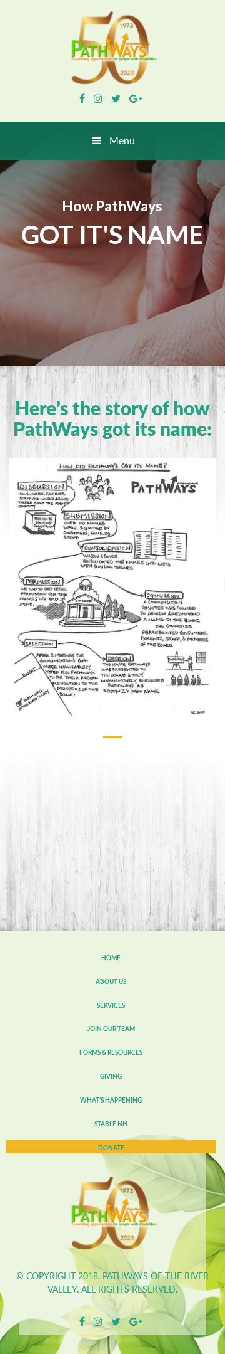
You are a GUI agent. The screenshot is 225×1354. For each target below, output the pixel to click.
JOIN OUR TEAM (111, 1028)
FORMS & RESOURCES (110, 1052)
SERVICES (111, 1005)
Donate (111, 1147)
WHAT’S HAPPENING (111, 1100)
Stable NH (111, 1124)
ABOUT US (111, 981)
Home (111, 957)
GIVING (111, 1076)
